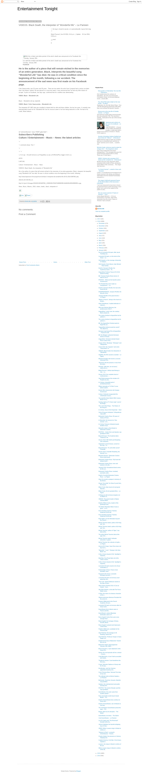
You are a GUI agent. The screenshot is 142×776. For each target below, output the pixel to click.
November (102, 226)
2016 (99, 221)
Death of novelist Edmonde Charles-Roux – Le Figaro (109, 476)
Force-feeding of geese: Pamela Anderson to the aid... (108, 511)
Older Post (88, 262)
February (101, 248)
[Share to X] (45, 201)
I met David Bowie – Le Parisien (108, 718)
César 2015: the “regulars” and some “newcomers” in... (109, 347)
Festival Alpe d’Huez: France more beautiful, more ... (108, 570)
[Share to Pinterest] (49, 201)
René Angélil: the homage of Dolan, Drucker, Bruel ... (109, 621)
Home (55, 262)
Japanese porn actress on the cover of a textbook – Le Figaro (113, 124)
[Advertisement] (34, 41)
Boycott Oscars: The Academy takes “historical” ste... (109, 436)
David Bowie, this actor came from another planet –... (108, 692)
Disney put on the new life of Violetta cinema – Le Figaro (108, 112)
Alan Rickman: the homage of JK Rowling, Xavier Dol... (108, 633)
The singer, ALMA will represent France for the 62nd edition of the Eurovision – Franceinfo (108, 182)
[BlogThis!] (43, 201)
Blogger (78, 771)
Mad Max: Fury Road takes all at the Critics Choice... (109, 558)
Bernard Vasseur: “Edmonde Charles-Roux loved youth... (109, 456)
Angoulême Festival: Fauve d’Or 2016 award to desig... (109, 272)
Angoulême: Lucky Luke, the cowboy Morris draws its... (109, 312)
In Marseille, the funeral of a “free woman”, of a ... (108, 420)
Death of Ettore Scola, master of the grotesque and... (108, 503)
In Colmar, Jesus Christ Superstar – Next (110, 410)
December (102, 223)
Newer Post (22, 262)
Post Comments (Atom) (32, 265)
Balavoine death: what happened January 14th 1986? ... (108, 645)
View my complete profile (102, 211)
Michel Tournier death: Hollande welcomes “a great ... (108, 539)
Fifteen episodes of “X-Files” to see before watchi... (108, 387)
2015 (99, 753)
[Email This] (41, 201)
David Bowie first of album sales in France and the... (108, 610)
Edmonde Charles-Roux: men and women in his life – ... (108, 464)
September (102, 230)
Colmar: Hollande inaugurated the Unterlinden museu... (108, 394)
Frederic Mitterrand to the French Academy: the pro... (108, 602)
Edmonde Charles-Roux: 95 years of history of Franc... (109, 417)
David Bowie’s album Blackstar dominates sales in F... (107, 613)
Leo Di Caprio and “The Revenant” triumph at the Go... (108, 721)
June (100, 238)
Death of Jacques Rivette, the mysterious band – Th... (107, 268)
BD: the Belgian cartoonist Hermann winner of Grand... (109, 335)
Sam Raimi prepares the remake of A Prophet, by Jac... (109, 379)
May (100, 240)
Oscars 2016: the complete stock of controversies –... (108, 375)
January (101, 250)
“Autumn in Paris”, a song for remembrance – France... (107, 733)
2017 (99, 219)
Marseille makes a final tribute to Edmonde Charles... (108, 428)
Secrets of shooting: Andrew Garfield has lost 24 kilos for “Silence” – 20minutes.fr (109, 137)
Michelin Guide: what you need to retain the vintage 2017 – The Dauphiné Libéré (109, 148)
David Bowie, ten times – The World (109, 715)
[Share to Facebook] (47, 201)
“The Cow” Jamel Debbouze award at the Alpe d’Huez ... (109, 582)
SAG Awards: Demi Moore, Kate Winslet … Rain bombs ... (110, 264)
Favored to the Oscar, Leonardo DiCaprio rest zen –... (107, 574)
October (101, 228)
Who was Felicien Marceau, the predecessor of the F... (107, 308)
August (101, 233)
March (101, 245)
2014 (99, 755)
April (100, 243)
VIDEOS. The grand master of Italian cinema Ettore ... (109, 499)
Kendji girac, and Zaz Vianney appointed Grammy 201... (107, 669)
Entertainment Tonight (37, 8)
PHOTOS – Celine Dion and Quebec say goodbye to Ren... (110, 432)
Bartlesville (101, 208)
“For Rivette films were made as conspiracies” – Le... (107, 284)
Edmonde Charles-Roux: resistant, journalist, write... (108, 472)
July (100, 235)
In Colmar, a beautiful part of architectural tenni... (106, 383)
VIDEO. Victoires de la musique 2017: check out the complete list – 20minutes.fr (109, 159)
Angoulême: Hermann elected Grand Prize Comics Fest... (109, 339)
